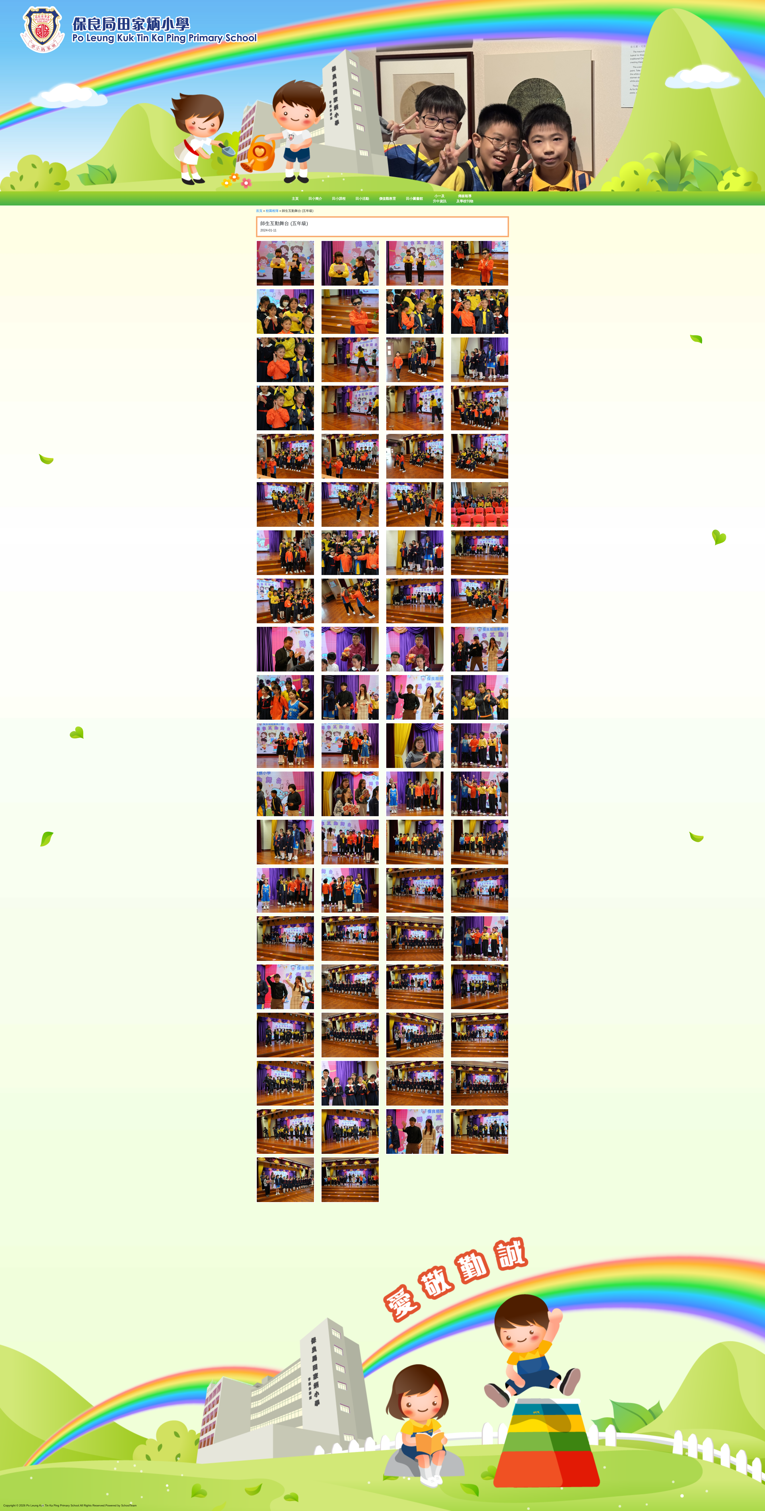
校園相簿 (272, 210)
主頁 (295, 199)
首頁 (259, 210)
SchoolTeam (129, 1505)
